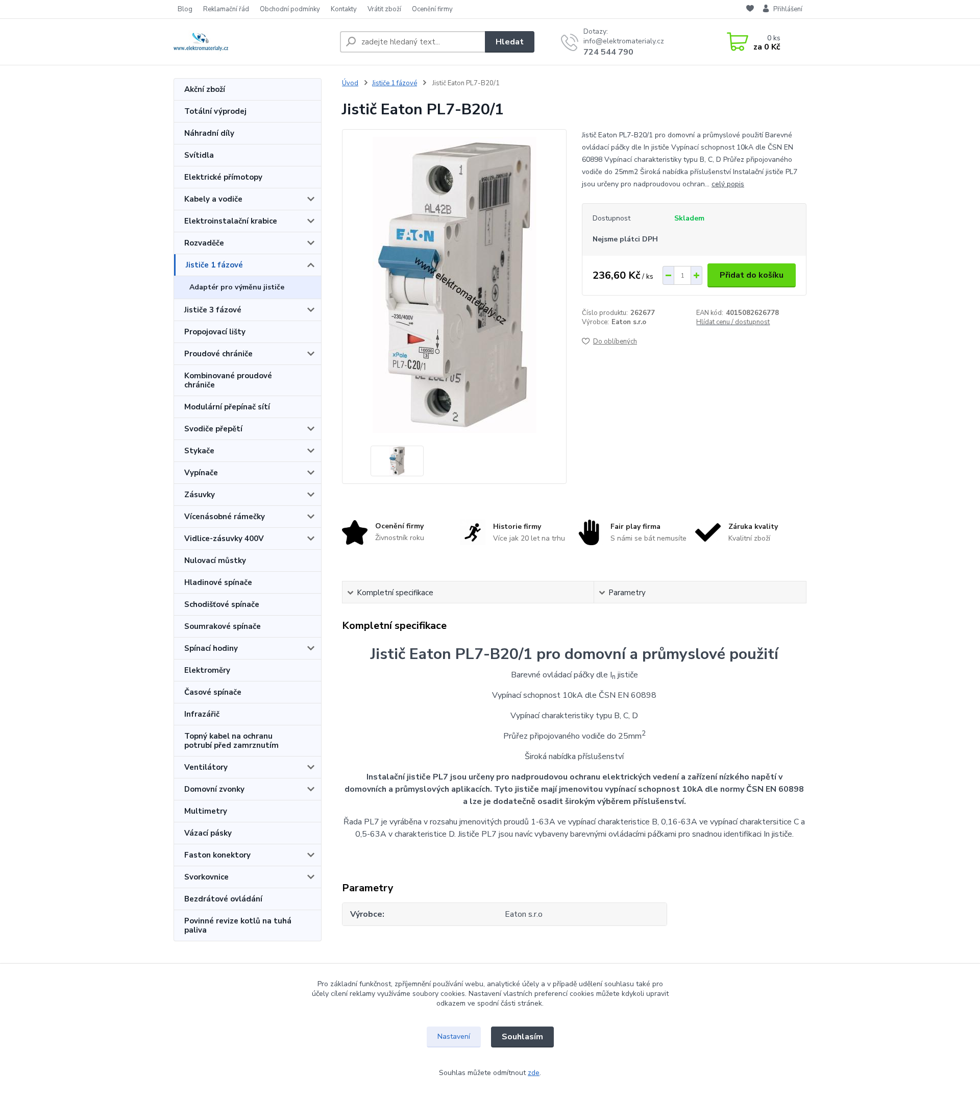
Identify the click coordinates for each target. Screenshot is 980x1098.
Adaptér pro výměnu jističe (236, 287)
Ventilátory (206, 767)
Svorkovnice (206, 877)
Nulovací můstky (215, 560)
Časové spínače (212, 692)
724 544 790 (608, 52)
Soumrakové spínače (222, 626)
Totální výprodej (215, 111)
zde (534, 1073)
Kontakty (344, 9)
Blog (185, 9)
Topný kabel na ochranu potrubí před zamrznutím (231, 740)
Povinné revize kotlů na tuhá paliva (237, 925)
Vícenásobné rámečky (224, 516)
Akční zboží (204, 89)
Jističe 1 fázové (214, 265)
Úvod (350, 83)
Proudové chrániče (218, 354)
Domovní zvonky (214, 789)
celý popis (728, 184)
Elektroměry (207, 670)
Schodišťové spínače (221, 604)
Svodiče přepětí (213, 429)
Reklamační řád (226, 9)
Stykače (199, 451)
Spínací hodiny (211, 648)
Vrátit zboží (384, 9)
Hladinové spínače (218, 582)
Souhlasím (522, 1036)
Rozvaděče (204, 243)
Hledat (510, 41)
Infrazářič (201, 714)
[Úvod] (253, 42)
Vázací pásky (208, 833)
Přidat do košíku (751, 275)
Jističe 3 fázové (212, 310)
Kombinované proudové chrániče (228, 380)
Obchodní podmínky (290, 9)
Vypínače (201, 473)
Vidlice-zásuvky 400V (224, 538)
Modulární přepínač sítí (227, 407)
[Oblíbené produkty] (750, 10)
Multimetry (205, 811)
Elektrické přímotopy (223, 177)
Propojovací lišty (215, 332)
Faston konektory (217, 855)
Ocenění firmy (432, 9)
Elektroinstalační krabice (230, 221)
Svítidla (199, 155)
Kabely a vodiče (213, 199)
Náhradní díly (209, 133)
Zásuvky (199, 495)
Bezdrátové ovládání (223, 899)
